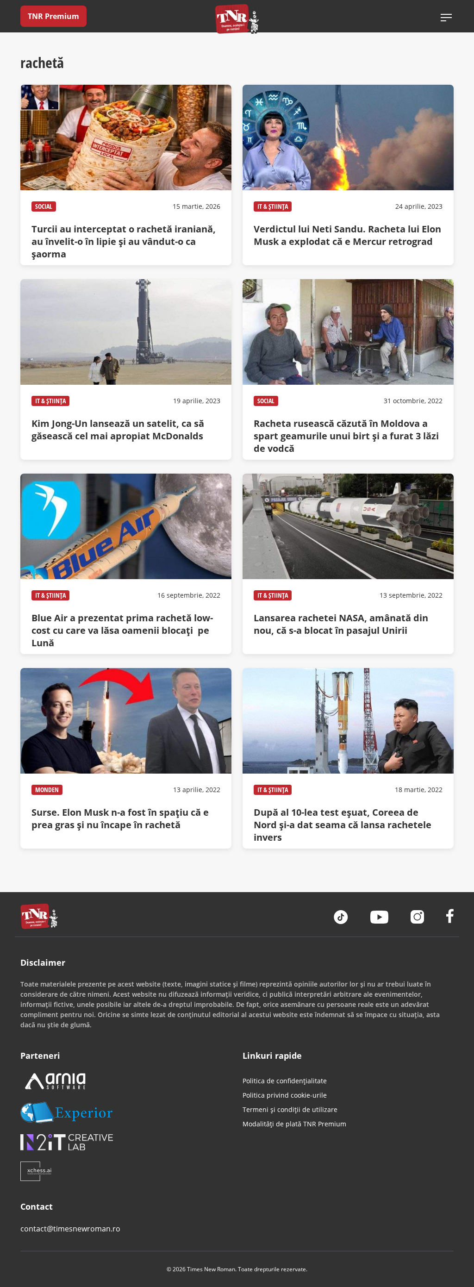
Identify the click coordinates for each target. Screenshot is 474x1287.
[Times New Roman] (237, 19)
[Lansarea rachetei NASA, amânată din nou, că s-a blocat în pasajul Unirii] (348, 564)
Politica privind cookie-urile (285, 1095)
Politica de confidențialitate (285, 1080)
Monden (47, 789)
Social (43, 206)
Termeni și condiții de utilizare (290, 1109)
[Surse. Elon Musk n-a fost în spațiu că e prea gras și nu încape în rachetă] (125, 758)
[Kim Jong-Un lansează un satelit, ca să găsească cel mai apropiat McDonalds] (125, 369)
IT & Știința (272, 206)
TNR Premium (53, 16)
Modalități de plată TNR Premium (294, 1123)
